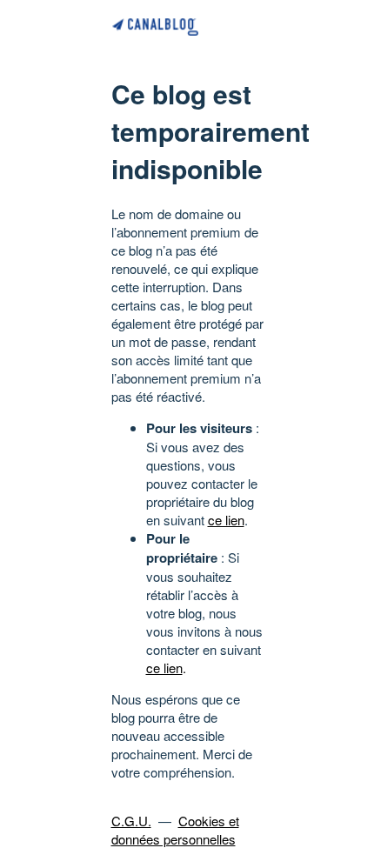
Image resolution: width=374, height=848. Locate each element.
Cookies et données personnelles (175, 829)
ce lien (226, 520)
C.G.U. (131, 820)
